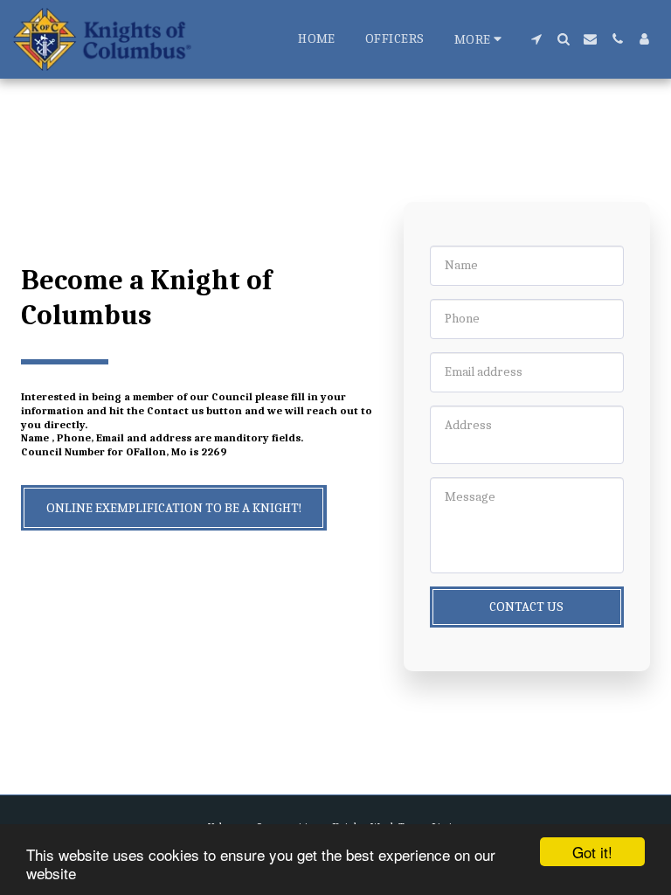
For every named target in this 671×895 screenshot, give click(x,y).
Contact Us (526, 606)
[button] (536, 38)
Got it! (592, 852)
